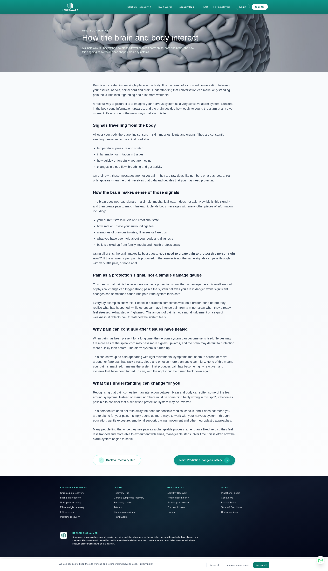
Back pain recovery (70, 497)
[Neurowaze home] (63, 535)
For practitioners (176, 507)
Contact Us (227, 497)
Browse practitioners (178, 502)
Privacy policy (146, 563)
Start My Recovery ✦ (139, 6)
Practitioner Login (230, 492)
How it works (120, 516)
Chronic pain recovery (72, 492)
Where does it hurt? (178, 497)
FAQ (205, 6)
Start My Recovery (177, 492)
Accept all (261, 565)
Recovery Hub (186, 6)
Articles (118, 507)
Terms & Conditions (231, 507)
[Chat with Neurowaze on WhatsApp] (320, 560)
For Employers (221, 6)
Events (171, 512)
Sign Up (259, 6)
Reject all (214, 565)
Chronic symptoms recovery (129, 497)
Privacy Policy (228, 502)
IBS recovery (67, 512)
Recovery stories (123, 502)
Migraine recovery (70, 516)
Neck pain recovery (70, 502)
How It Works (164, 6)
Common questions (124, 512)
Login (242, 6)
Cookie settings (229, 512)
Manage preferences (238, 565)
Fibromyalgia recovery (72, 507)
